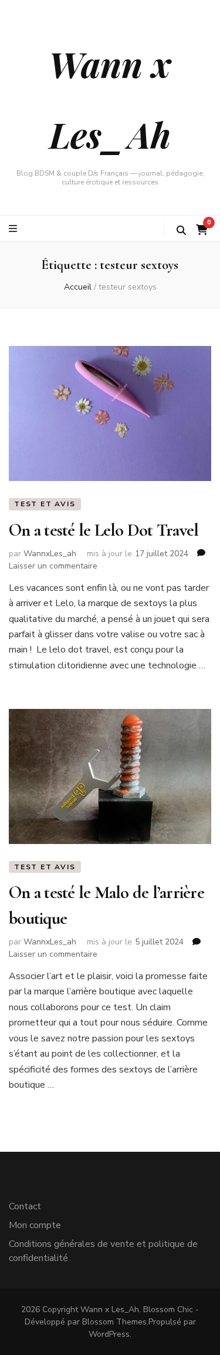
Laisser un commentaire (53, 565)
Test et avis (45, 504)
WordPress (109, 1334)
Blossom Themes (114, 1321)
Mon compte (35, 1225)
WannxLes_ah (49, 553)
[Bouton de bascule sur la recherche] (181, 231)
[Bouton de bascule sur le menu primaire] (14, 229)
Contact (25, 1206)
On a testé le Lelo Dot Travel (103, 530)
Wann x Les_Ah (109, 1309)
